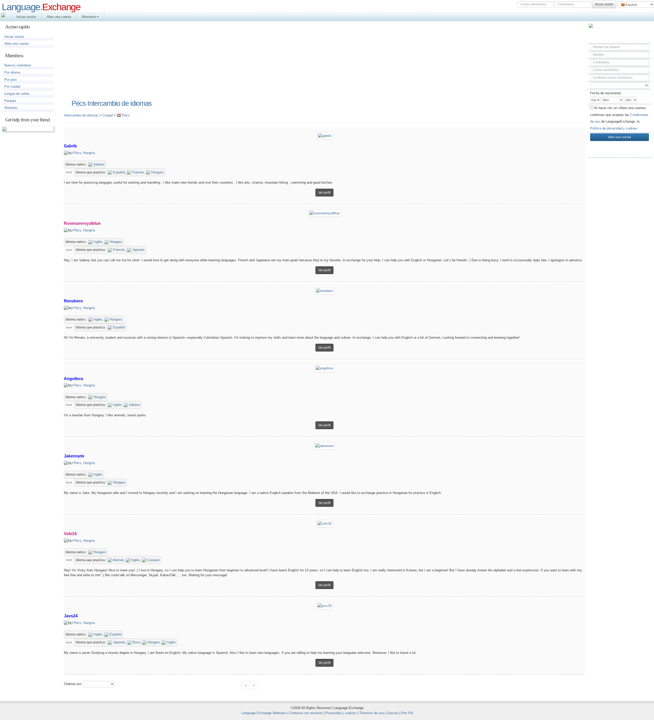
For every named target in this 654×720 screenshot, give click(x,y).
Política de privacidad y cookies (613, 128)
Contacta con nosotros (306, 713)
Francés (137, 172)
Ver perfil (324, 192)
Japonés (138, 250)
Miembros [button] (89, 17)
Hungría (89, 153)
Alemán (118, 560)
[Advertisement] (619, 243)
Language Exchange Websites (263, 713)
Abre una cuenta (59, 17)
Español (118, 172)
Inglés (97, 242)
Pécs (77, 153)
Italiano (98, 164)
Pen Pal (407, 713)
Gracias (392, 713)
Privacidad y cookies (340, 713)
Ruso (136, 642)
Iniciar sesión (26, 17)
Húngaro (157, 172)
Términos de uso (371, 713)
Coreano (152, 560)
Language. (41, 7)
